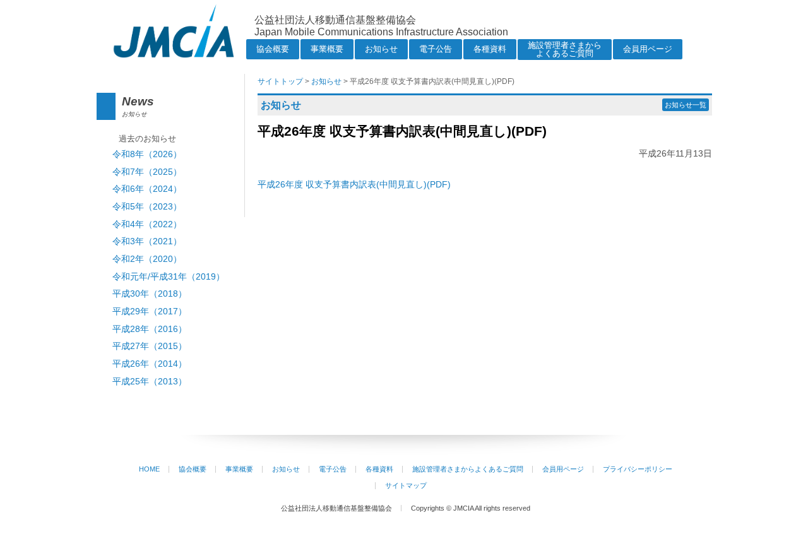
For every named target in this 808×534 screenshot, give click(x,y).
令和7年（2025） (147, 172)
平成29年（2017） (149, 311)
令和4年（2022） (147, 224)
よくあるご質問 (565, 49)
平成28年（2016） (149, 329)
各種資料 (489, 49)
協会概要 (272, 49)
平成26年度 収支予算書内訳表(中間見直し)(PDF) (354, 184)
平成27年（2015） (149, 346)
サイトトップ (280, 81)
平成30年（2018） (149, 294)
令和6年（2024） (147, 189)
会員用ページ (647, 49)
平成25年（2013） (149, 381)
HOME (149, 469)
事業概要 (327, 49)
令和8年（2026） (147, 154)
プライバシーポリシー (637, 469)
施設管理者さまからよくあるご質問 (467, 469)
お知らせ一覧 (685, 105)
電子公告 (435, 49)
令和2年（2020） (147, 259)
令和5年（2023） (147, 206)
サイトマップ (406, 485)
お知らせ (381, 49)
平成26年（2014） (149, 364)
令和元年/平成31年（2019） (168, 277)
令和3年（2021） (147, 241)
